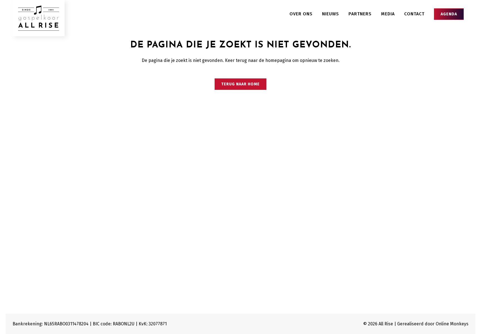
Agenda (449, 14)
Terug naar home (240, 84)
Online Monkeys (452, 323)
